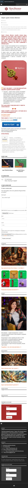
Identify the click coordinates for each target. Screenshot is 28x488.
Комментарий (3, 194)
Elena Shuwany (4, 31)
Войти (2, 1)
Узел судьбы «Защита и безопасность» (20, 171)
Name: (2, 216)
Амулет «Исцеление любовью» (7, 170)
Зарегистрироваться (9, 1)
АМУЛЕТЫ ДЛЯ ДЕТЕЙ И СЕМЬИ (7, 26)
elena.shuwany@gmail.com (9, 452)
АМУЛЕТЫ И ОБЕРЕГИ (17, 29)
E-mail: (2, 222)
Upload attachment (14, 210)
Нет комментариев (5, 24)
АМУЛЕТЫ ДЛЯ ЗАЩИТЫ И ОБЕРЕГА (18, 26)
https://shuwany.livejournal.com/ (10, 449)
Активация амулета (5, 116)
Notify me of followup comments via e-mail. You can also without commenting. (14, 235)
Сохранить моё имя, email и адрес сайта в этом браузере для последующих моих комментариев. (13, 231)
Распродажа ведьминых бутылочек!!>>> (10, 289)
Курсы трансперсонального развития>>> (10, 385)
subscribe (5, 235)
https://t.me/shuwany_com (11, 448)
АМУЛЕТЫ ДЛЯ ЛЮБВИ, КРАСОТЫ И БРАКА (17, 28)
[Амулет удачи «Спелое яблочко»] (14, 73)
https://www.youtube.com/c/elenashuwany (15, 451)
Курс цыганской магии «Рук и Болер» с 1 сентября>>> (12, 268)
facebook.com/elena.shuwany (9, 445)
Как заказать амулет (5, 114)
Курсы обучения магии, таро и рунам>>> (9, 368)
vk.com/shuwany (6, 446)
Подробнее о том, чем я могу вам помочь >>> (11, 347)
